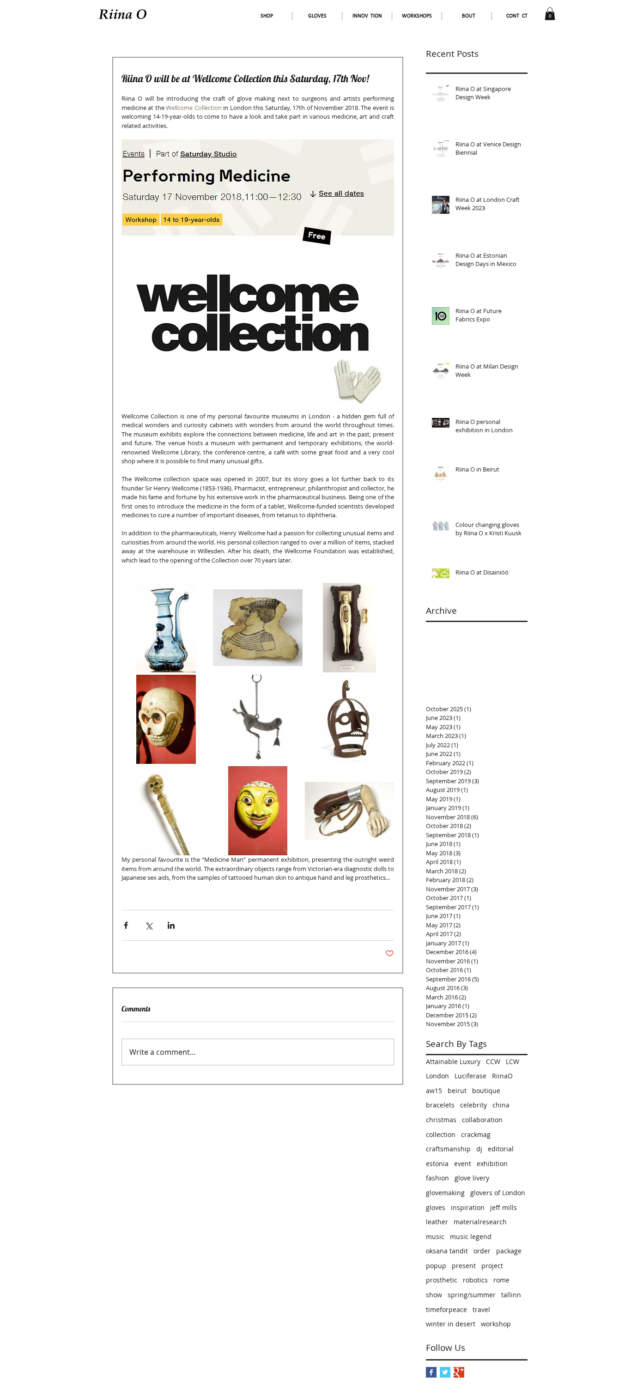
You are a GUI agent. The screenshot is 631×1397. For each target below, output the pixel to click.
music (435, 1236)
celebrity (473, 1105)
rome (501, 1280)
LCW (512, 1061)
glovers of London (497, 1192)
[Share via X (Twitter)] (148, 925)
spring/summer (472, 1294)
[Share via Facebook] (125, 925)
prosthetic (441, 1280)
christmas (441, 1119)
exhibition (492, 1163)
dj (479, 1148)
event (462, 1163)
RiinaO (502, 1075)
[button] (550, 13)
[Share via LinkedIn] (171, 925)
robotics (475, 1280)
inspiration (468, 1207)
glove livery (472, 1177)
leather (437, 1221)
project (492, 1265)
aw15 (434, 1090)
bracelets (440, 1105)
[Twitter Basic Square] (445, 1372)
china (501, 1105)
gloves (435, 1207)
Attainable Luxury (453, 1061)
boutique (486, 1090)
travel (481, 1309)
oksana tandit (447, 1250)
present (464, 1265)
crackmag (476, 1134)
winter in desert (450, 1323)
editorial (501, 1148)
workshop (496, 1323)
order (482, 1250)
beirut (457, 1090)
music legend (470, 1236)
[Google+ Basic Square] (459, 1372)
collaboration (482, 1119)
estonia (437, 1163)
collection (440, 1134)
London (437, 1075)
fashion (437, 1177)
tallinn (511, 1294)
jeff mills (503, 1207)
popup (436, 1265)
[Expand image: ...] (166, 627)
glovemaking (445, 1192)
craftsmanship (448, 1148)
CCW (493, 1061)
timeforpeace (446, 1309)
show (434, 1294)
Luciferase (470, 1075)
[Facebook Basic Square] (431, 1372)
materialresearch (480, 1221)
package (509, 1250)
